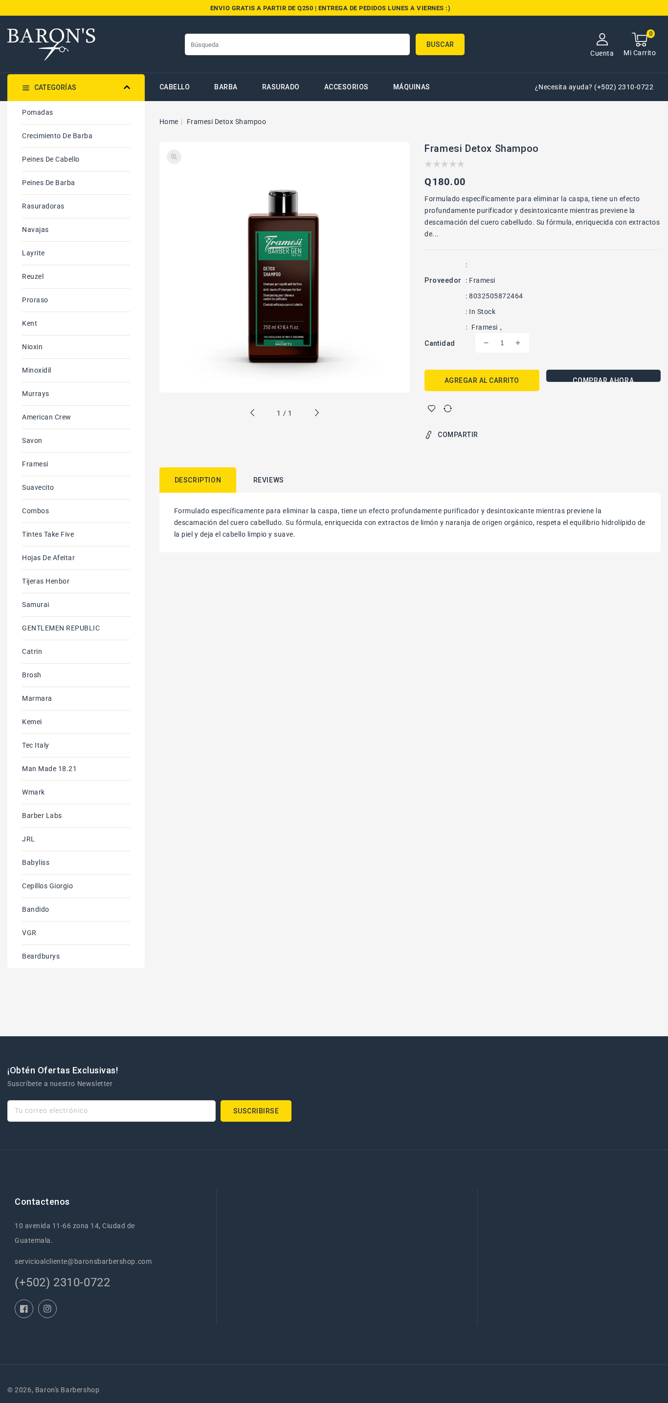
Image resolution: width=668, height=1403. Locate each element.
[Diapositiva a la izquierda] (252, 414)
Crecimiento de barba (57, 136)
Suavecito (38, 487)
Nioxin (32, 347)
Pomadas (37, 112)
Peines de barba (48, 183)
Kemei (32, 722)
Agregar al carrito (482, 380)
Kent (29, 323)
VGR (29, 933)
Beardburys (41, 956)
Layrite (33, 253)
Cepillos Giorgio (47, 886)
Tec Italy (35, 745)
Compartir (458, 435)
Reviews (268, 480)
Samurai (35, 604)
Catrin (32, 651)
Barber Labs (42, 815)
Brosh (32, 675)
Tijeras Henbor (45, 581)
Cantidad (439, 343)
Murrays (35, 394)
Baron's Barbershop (67, 1390)
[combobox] (297, 44)
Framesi (35, 464)
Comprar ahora (603, 379)
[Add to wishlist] (431, 408)
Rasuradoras (43, 206)
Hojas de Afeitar (48, 558)
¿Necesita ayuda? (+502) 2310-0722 (594, 87)
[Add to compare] (448, 408)
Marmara (37, 698)
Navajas (35, 229)
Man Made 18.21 (49, 769)
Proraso (35, 300)
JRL (28, 839)
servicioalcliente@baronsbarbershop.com (83, 1261)
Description (198, 480)
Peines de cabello (51, 159)
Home (168, 122)
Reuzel (33, 276)
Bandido (35, 909)
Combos (35, 511)
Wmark (33, 792)
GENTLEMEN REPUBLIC (61, 628)
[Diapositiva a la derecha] (316, 414)
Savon (32, 440)
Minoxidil (36, 370)
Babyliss (35, 862)
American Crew (46, 417)
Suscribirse (256, 1111)
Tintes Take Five (48, 534)
